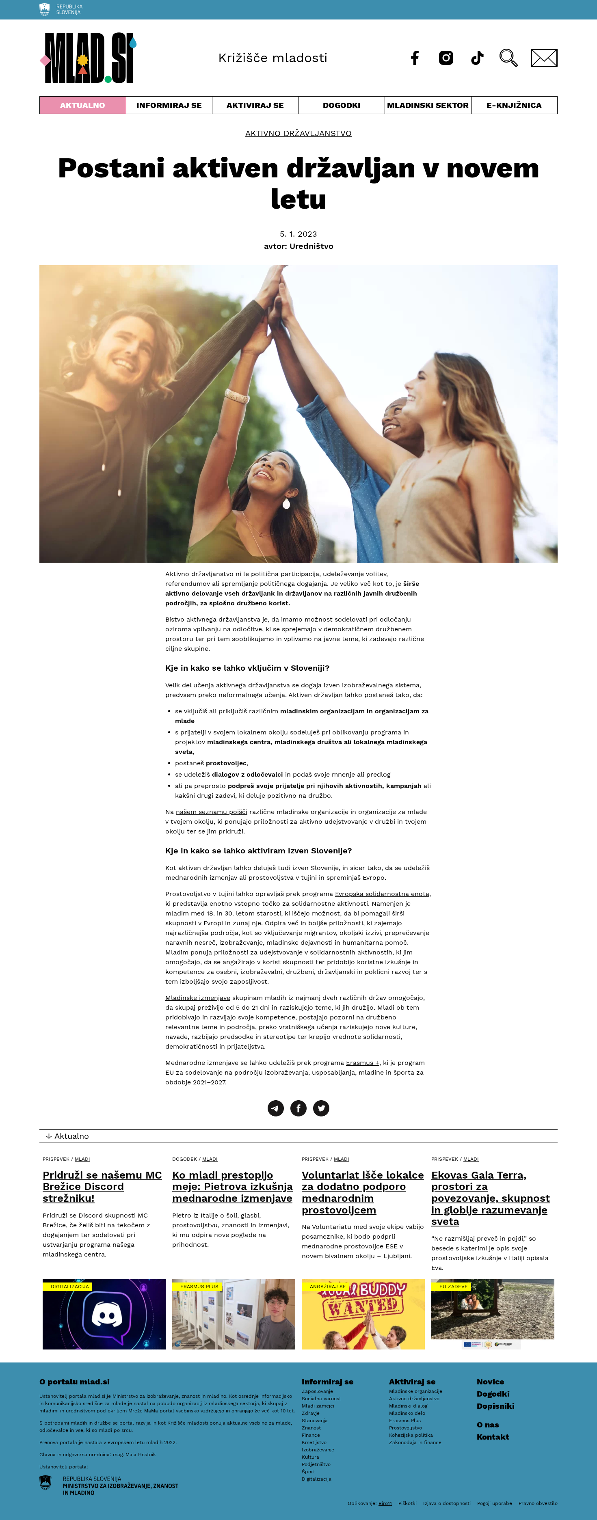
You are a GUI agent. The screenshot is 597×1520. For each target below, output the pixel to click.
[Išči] (509, 58)
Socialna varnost (321, 1398)
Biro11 (385, 1503)
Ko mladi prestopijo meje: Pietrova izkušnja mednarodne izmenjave (232, 1186)
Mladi (82, 1159)
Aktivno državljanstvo (298, 133)
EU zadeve (453, 1286)
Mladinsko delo (407, 1413)
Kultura (310, 1457)
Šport (308, 1472)
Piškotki (407, 1503)
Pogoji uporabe (494, 1503)
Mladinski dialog (408, 1406)
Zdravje (311, 1413)
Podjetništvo (316, 1464)
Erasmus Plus (199, 1286)
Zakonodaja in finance (415, 1442)
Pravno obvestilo (538, 1503)
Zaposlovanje (317, 1391)
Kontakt (493, 1437)
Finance (311, 1435)
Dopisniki (496, 1406)
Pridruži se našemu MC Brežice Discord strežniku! (102, 1186)
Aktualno (84, 107)
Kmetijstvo (314, 1442)
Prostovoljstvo (405, 1428)
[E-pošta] (544, 58)
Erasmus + (362, 1063)
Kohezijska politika (411, 1435)
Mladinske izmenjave (197, 998)
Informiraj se (169, 107)
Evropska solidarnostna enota (382, 894)
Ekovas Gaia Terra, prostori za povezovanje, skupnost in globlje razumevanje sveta (490, 1198)
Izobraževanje (318, 1450)
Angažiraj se (328, 1286)
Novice (490, 1381)
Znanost (311, 1428)
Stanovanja (315, 1420)
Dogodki (342, 105)
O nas (488, 1424)
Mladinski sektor (428, 107)
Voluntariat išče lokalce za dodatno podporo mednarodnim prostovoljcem (363, 1192)
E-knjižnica (514, 105)
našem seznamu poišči (211, 812)
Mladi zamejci (318, 1406)
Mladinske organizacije (415, 1391)
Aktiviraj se (255, 107)
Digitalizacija (70, 1286)
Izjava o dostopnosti (447, 1503)
